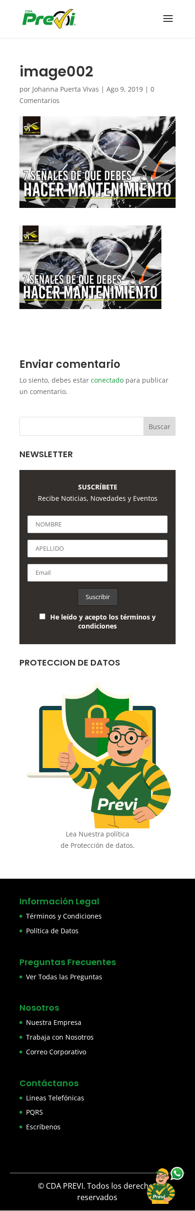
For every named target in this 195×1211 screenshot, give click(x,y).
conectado (107, 380)
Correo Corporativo (56, 1051)
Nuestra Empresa (53, 1022)
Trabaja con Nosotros (60, 1037)
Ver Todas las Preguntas (64, 976)
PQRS (34, 1112)
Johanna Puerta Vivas (65, 89)
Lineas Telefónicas (55, 1097)
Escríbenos (43, 1126)
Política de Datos (52, 930)
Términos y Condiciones (64, 915)
